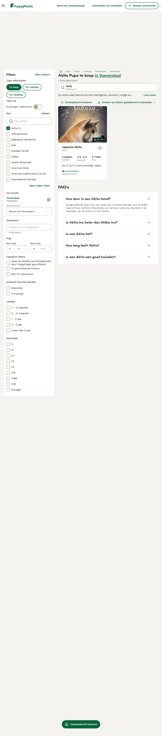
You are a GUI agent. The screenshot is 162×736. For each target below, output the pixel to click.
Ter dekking (16, 94)
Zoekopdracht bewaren (78, 102)
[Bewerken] (49, 199)
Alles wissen (42, 74)
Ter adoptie (32, 87)
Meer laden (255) (40, 185)
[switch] (37, 106)
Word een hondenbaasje (71, 5)
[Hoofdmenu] (3, 6)
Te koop (14, 87)
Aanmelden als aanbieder (107, 5)
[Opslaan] (100, 148)
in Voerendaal (108, 75)
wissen (46, 113)
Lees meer (150, 95)
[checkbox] (8, 128)
